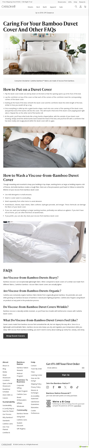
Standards (6, 421)
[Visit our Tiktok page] (77, 387)
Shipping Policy (36, 384)
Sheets (30, 7)
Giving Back (21, 417)
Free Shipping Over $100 (11, 2)
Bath (45, 7)
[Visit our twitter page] (65, 387)
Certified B (6, 433)
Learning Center (36, 375)
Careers (5, 398)
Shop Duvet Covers (15, 336)
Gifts (70, 2)
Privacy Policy (35, 387)
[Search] (76, 6)
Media (5, 372)
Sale (61, 7)
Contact (33, 366)
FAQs (33, 372)
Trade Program (22, 391)
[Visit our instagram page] (47, 387)
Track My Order (36, 369)
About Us (6, 366)
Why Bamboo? (8, 417)
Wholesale (20, 406)
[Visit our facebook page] (53, 387)
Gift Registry (21, 429)
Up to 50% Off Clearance (44, 13)
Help (75, 2)
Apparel (53, 7)
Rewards (82, 2)
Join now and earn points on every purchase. (61, 396)
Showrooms (62, 2)
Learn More (77, 406)
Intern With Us (8, 395)
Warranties (35, 407)
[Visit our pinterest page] (71, 387)
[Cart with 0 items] (85, 6)
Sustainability (7, 405)
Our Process (7, 414)
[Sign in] (80, 6)
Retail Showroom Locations (6, 377)
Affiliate (19, 403)
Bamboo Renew (22, 413)
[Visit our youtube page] (59, 387)
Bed (38, 7)
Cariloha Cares (8, 424)
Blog (4, 369)
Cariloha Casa (21, 394)
